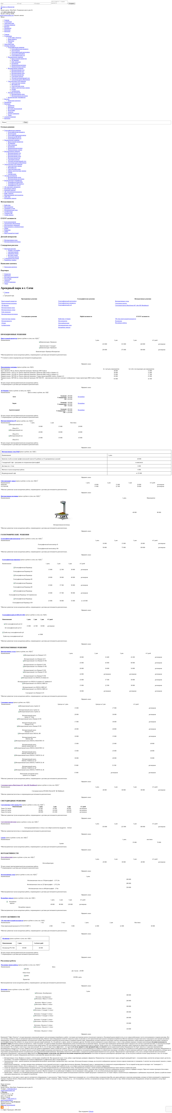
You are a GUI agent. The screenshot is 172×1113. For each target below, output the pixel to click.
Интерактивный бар (17, 75)
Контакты (7, 31)
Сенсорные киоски (17, 76)
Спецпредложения (10, 117)
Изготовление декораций (12, 225)
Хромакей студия (9, 208)
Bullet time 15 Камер (64, 319)
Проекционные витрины (9, 303)
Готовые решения (9, 25)
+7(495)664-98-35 (11, 1089)
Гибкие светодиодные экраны (20, 87)
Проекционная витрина (18, 65)
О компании (8, 21)
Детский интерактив (14, 92)
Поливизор (14, 63)
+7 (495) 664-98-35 (8, 12)
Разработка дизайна (10, 260)
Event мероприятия (10, 222)
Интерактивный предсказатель (13, 195)
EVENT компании (13, 113)
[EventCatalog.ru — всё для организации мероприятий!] (5, 1108)
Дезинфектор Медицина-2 (16, 183)
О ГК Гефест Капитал (14, 37)
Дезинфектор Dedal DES (15, 182)
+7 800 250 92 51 (11, 1098)
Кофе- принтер (8, 193)
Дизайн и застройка (14, 250)
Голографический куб (18, 55)
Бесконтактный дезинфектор (16, 97)
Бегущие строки (13, 255)
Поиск (4, 122)
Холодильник (15, 50)
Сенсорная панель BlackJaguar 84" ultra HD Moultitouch (132, 305)
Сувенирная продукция (11, 258)
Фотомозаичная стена (11, 210)
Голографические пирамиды (67, 303)
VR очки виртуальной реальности (125, 319)
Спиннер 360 (8, 213)
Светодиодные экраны (18, 83)
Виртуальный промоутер (19, 58)
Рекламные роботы (10, 188)
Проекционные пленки (18, 66)
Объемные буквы (13, 253)
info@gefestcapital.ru (7, 1100)
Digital (6, 228)
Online (6, 231)
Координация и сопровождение (14, 226)
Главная (6, 20)
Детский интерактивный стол (20, 78)
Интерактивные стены (8, 310)
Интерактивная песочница (19, 96)
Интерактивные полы (8, 307)
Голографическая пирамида (19, 49)
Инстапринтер (8, 207)
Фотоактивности (6, 321)
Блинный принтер (9, 190)
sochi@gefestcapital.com (8, 1090)
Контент (6, 26)
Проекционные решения (15, 57)
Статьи (10, 42)
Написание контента (14, 100)
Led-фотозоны (5, 325)
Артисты (10, 112)
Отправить (72, 3)
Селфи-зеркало (8, 215)
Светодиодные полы (17, 86)
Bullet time (7, 205)
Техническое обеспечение (12, 223)
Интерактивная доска (18, 94)
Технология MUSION (18, 54)
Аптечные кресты (13, 257)
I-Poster (13, 89)
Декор (10, 115)
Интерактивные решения (15, 68)
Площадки (11, 105)
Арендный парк (9, 23)
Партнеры (7, 30)
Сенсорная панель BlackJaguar (20, 79)
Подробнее (81, 396)
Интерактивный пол (17, 71)
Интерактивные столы (122, 301)
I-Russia (91, 1111)
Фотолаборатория (63, 323)
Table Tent (7, 196)
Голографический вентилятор (20, 52)
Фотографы (11, 110)
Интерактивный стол (17, 70)
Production (7, 230)
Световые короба (13, 252)
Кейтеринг (11, 107)
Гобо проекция (16, 62)
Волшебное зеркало (10, 198)
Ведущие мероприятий (15, 108)
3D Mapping (15, 60)
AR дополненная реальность (13, 192)
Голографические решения (16, 47)
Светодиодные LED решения (17, 81)
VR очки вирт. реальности (12, 187)
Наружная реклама (10, 248)
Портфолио (7, 28)
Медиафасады (15, 84)
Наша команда (12, 39)
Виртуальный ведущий (11, 233)
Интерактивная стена (18, 73)
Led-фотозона (15, 91)
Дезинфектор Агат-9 (14, 185)
